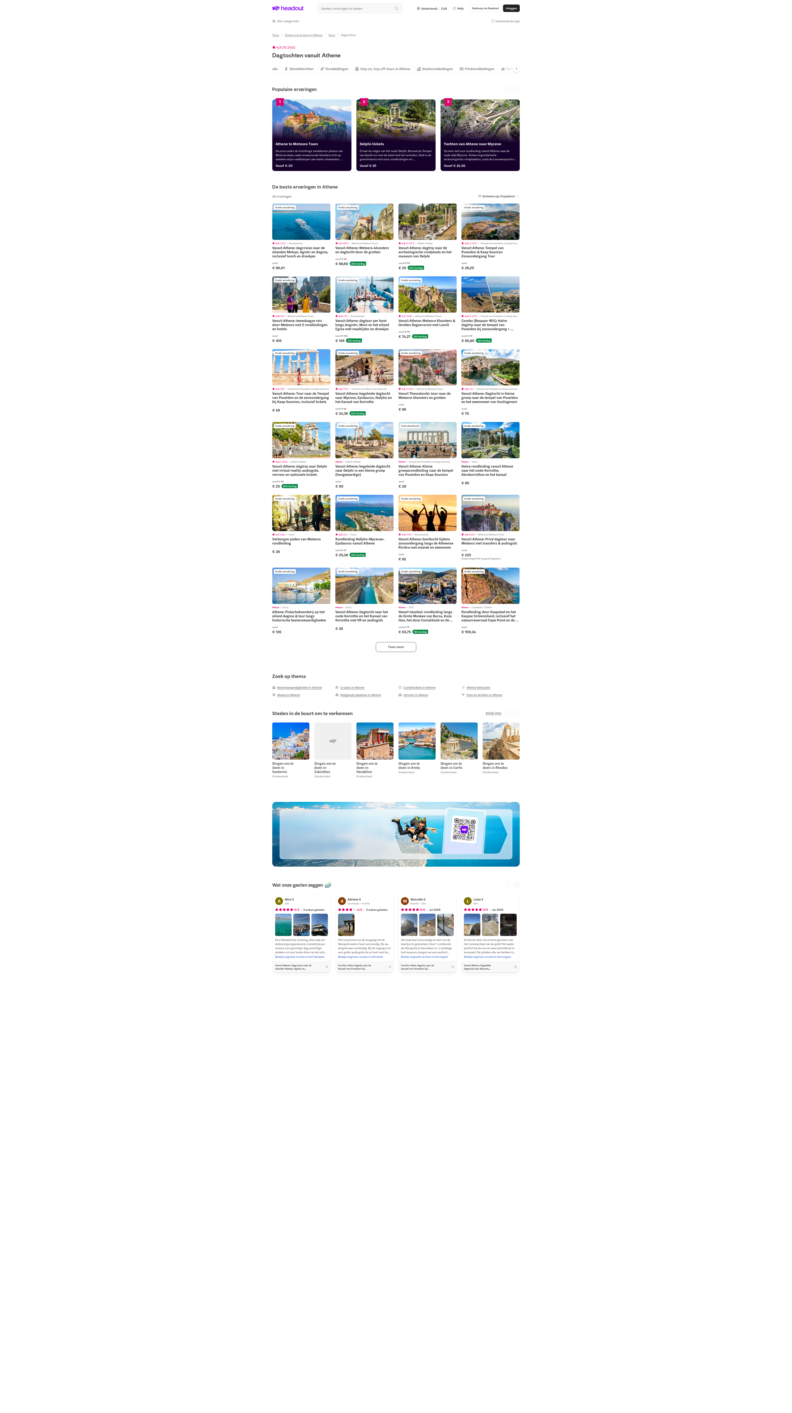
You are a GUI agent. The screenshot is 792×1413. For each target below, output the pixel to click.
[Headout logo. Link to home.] (288, 8)
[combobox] (360, 8)
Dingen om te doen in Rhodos (495, 765)
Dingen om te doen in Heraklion (367, 767)
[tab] (275, 68)
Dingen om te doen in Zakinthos (325, 767)
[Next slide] (516, 68)
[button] (285, 21)
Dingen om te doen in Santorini (282, 767)
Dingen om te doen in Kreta (409, 765)
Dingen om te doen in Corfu (451, 765)
